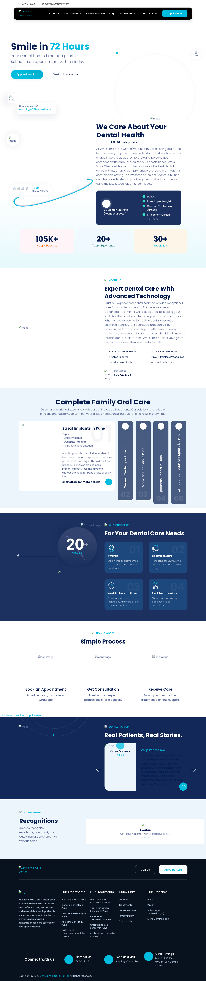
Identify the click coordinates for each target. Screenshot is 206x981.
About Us (53, 13)
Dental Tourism (95, 13)
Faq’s (112, 13)
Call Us (145, 869)
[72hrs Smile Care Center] (29, 13)
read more (145, 838)
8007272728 (28, 3)
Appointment (175, 13)
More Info (126, 13)
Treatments (71, 13)
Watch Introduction (66, 74)
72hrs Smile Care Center (54, 976)
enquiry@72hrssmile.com (55, 3)
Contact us (147, 13)
